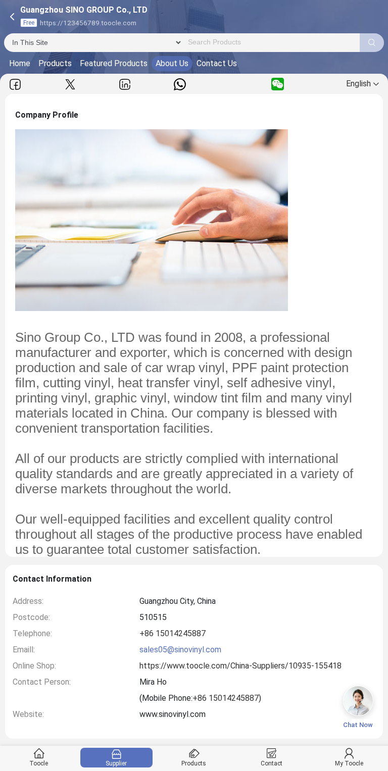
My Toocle (349, 763)
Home (19, 63)
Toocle (38, 763)
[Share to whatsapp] (180, 84)
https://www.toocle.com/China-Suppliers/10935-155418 (240, 666)
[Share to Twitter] (70, 84)
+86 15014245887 (172, 633)
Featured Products (114, 63)
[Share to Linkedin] (125, 84)
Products (55, 63)
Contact (271, 763)
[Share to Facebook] (15, 84)
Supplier (116, 763)
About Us (172, 63)
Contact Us (217, 63)
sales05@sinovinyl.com (180, 649)
